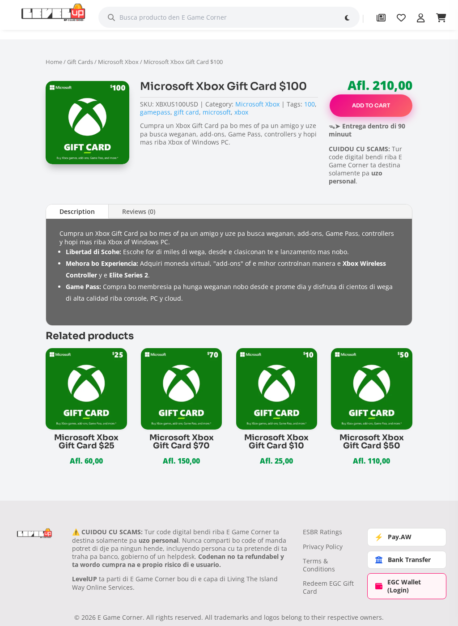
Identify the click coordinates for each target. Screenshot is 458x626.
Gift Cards (80, 62)
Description (77, 211)
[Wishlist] (401, 17)
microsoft (217, 112)
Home (54, 62)
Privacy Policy (323, 546)
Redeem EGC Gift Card (328, 587)
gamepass (155, 112)
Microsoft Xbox (118, 62)
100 (309, 104)
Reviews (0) (138, 211)
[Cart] (441, 17)
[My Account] (421, 17)
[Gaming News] (381, 17)
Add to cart (371, 105)
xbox (241, 112)
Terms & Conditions (319, 565)
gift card (186, 112)
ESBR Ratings (322, 532)
